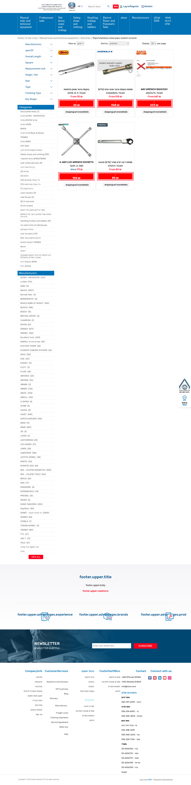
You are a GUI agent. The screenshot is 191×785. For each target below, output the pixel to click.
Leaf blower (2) (27, 197)
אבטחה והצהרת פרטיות (33, 691)
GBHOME (26, 380)
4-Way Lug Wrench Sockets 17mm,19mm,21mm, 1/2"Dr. (76, 162)
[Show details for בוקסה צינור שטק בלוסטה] (76, 68)
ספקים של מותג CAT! (29, 234)
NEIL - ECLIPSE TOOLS (33, 474)
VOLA (25, 543)
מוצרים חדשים (114, 677)
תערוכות (38, 686)
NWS (24, 483)
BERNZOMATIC (28, 299)
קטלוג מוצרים (31, 38)
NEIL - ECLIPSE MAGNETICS (35, 470)
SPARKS (26, 517)
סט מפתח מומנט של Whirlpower (33, 225)
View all (35, 557)
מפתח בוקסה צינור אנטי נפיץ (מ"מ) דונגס (115, 89)
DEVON (25, 324)
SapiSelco (27, 508)
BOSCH (25, 312)
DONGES (27, 329)
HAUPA (25, 410)
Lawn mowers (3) (28, 193)
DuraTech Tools (30, 337)
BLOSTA (26, 307)
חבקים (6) (24, 176)
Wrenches (86, 38)
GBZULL (26, 397)
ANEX (24, 286)
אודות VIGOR (25, 124)
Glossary (54, 698)
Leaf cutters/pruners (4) (31, 163)
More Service (61, 706)
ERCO (25, 354)
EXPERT (26, 363)
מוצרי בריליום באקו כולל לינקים (32, 210)
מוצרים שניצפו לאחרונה (85, 711)
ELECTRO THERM (30, 346)
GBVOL (26, 393)
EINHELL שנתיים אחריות (32, 342)
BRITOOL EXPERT (29, 316)
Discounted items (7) (29, 111)
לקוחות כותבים (36, 710)
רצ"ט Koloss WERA (28, 262)
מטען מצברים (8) (27, 201)
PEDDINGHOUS (29, 491)
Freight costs (62, 713)
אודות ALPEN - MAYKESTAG (32, 116)
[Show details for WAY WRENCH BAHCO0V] (154, 68)
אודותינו (39, 677)
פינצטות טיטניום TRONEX (30, 242)
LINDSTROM (28, 453)
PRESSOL (26, 496)
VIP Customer (62, 689)
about (23, 246)
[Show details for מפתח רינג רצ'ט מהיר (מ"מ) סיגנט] (115, 141)
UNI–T (25, 538)
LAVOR (25, 436)
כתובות (91, 682)
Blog (66, 694)
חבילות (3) (24, 171)
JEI (23, 431)
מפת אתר (38, 705)
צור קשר (38, 714)
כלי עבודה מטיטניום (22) (30, 180)
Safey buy (63, 727)
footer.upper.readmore (95, 591)
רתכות (23, 251)
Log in (126, 6)
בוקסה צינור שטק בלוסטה (76, 89)
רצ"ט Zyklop (25, 266)
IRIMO (24, 423)
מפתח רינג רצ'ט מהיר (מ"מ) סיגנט (115, 162)
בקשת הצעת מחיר (87, 691)
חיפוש (92, 720)
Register (134, 6)
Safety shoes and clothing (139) (34, 154)
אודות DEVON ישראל (28, 120)
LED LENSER (28, 444)
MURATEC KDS (29, 466)
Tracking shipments (59, 717)
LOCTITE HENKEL (30, 457)
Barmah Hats (28, 294)
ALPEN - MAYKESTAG (32, 277)
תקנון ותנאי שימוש (35, 696)
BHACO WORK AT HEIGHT (34, 303)
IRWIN (25, 427)
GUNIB (25, 406)
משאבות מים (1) (26, 206)
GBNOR (26, 389)
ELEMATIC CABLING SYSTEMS (36, 350)
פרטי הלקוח (89, 677)
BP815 (23, 129)
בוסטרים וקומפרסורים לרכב (31, 150)
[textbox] (98, 6)
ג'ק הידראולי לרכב (27, 167)
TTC (24, 534)
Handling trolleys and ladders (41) (35, 221)
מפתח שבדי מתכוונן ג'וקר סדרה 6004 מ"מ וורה (35, 215)
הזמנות (91, 686)
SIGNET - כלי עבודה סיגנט (34, 513)
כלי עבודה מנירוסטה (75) (30, 184)
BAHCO (27, 290)
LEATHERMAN (29, 440)
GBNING (25, 384)
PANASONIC (27, 487)
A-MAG (26, 282)
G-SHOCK (26, 401)
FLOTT (25, 367)
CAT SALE (24, 146)
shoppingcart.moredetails (77, 112)
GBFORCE (27, 376)
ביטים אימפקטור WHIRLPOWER (33, 158)
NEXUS (25, 478)
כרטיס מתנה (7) (26, 188)
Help (66, 734)
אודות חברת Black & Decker (32, 133)
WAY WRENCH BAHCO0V (154, 89)
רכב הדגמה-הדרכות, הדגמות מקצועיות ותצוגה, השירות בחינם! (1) (35, 256)
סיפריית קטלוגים (26, 229)
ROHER (25, 500)
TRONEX (24, 137)
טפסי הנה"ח (37, 700)
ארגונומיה (38, 682)
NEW (116, 6)
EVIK (24, 359)
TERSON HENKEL (29, 525)
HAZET (26, 414)
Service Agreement (59, 722)
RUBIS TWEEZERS (31, 504)
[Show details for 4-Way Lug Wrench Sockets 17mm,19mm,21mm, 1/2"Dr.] (76, 141)
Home (21, 38)
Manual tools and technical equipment (59, 38)
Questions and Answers (57, 682)
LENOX (25, 448)
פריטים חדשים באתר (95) (30, 238)
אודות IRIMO (25, 141)
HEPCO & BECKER (31, 419)
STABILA (25, 521)
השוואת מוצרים (88, 715)
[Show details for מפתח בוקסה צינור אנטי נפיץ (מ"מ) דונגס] (115, 68)
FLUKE (25, 371)
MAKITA (26, 461)
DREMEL (26, 333)
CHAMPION (27, 320)
